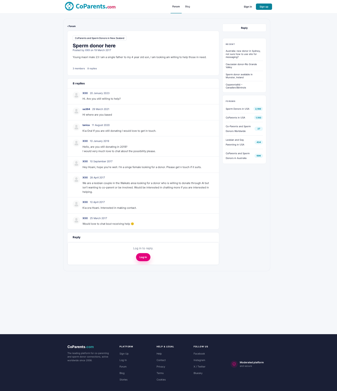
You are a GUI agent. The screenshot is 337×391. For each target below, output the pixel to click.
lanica (86, 124)
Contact (161, 360)
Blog (122, 373)
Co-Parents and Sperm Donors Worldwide (238, 128)
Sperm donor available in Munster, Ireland (239, 76)
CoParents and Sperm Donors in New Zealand (99, 38)
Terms (160, 373)
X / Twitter (199, 366)
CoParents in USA (235, 117)
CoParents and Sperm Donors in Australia (238, 155)
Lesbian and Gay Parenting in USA (235, 142)
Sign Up (124, 353)
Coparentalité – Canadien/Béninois (236, 86)
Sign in (248, 6)
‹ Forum (71, 26)
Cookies (161, 379)
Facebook (199, 353)
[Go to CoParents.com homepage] (90, 6)
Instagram (199, 360)
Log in (143, 257)
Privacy (161, 366)
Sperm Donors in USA (237, 108)
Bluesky (198, 373)
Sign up (264, 6)
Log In (123, 360)
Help (159, 353)
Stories (123, 379)
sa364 (86, 109)
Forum (123, 366)
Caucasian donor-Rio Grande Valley (241, 66)
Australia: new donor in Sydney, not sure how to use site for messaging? (243, 53)
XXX (87, 50)
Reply (244, 27)
